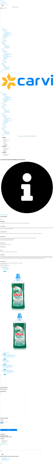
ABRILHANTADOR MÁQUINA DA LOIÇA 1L (7, 367)
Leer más (5, 271)
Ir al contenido (2, 0)
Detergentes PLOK (4, 146)
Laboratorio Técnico (5, 55)
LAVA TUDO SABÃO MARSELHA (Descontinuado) (8, 357)
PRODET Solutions (7, 47)
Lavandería (4, 141)
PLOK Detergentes (7, 45)
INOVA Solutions (7, 46)
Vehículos (4, 142)
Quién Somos (3, 50)
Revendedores (5, 40)
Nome (1, 419)
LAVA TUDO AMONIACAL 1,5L (6, 352)
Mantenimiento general (6, 139)
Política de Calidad (5, 57)
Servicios (4, 39)
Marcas (4, 43)
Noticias (3, 41)
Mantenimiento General (6, 148)
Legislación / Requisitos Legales (7, 56)
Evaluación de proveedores (8, 54)
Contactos (3, 48)
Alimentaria (4, 143)
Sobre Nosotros (5, 51)
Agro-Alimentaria (5, 144)
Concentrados (5, 145)
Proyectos (4, 59)
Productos (3, 42)
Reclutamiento (5, 58)
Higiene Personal (5, 140)
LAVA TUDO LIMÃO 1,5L (5, 362)
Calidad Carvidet (7, 53)
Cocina (4, 138)
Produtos (4, 44)
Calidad (4, 52)
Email (1, 420)
